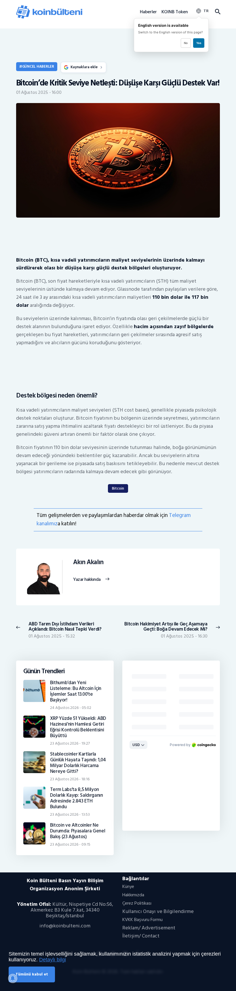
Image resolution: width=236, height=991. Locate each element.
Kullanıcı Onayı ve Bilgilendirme (158, 911)
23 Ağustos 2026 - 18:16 (70, 779)
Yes (198, 43)
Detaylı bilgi (52, 960)
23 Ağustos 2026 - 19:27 (70, 743)
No (186, 43)
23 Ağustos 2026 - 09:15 (70, 844)
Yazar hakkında (86, 579)
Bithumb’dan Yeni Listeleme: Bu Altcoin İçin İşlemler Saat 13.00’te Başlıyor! (75, 691)
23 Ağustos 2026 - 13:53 (70, 814)
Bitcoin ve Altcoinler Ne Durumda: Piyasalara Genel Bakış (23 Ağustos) (77, 831)
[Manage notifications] (12, 978)
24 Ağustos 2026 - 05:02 (70, 707)
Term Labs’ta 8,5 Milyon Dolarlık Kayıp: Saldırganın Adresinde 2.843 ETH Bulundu (76, 798)
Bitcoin (118, 488)
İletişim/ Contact (140, 936)
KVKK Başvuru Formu (142, 919)
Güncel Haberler (38, 66)
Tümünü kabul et (32, 974)
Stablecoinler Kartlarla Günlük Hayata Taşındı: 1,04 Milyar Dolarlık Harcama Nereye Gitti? (78, 762)
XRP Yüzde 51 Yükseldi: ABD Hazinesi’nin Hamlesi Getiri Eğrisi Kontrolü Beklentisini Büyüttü (78, 727)
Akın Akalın (88, 562)
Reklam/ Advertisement (148, 928)
